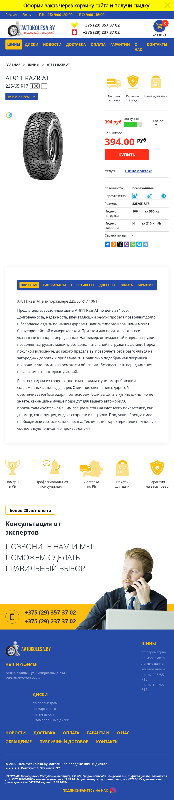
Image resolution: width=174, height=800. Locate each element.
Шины (13, 44)
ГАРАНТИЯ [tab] (145, 285)
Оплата (98, 44)
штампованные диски (51, 720)
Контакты (157, 44)
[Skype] (139, 244)
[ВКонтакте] (107, 244)
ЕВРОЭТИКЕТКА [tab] (82, 285)
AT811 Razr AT (58, 64)
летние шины (152, 663)
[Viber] (126, 244)
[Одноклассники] (113, 244)
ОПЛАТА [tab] (127, 285)
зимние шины (153, 669)
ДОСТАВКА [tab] (107, 285)
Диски (31, 44)
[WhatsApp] (132, 244)
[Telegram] (145, 244)
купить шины (130, 394)
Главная (12, 64)
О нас (138, 47)
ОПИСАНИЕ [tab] (29, 285)
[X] (120, 244)
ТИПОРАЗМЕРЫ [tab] (54, 285)
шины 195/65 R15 (152, 687)
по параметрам (153, 652)
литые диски (43, 714)
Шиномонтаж (138, 170)
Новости (52, 44)
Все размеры (19, 96)
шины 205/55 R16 (152, 676)
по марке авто (153, 657)
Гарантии (120, 44)
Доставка (76, 44)
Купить (126, 155)
